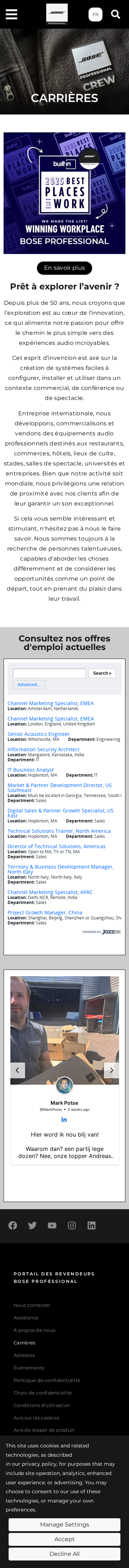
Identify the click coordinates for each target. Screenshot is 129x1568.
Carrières (24, 1342)
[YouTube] (52, 1225)
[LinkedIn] (91, 1225)
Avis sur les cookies (36, 1418)
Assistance (26, 1317)
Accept (64, 1539)
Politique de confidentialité (47, 1380)
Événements (29, 1368)
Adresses (24, 1355)
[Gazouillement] (32, 1225)
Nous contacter (32, 1305)
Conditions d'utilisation (42, 1405)
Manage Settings (64, 1524)
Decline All (64, 1553)
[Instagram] (72, 1225)
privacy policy (39, 1464)
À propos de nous (34, 1330)
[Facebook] (13, 1225)
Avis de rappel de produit (44, 1430)
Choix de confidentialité (43, 1393)
